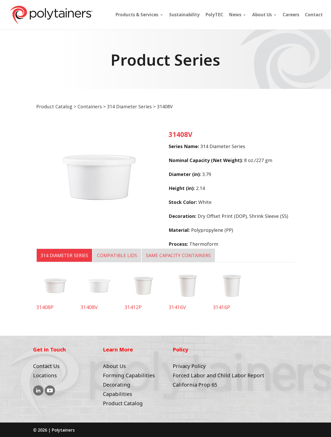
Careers (291, 15)
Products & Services (136, 15)
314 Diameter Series (129, 106)
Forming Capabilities (129, 375)
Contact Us (46, 366)
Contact (314, 15)
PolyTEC (214, 15)
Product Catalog (54, 106)
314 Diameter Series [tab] (64, 255)
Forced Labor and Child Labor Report (218, 375)
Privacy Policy (189, 366)
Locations (45, 375)
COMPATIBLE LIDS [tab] (117, 255)
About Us (262, 15)
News (235, 15)
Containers (90, 106)
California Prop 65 (195, 384)
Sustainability (184, 15)
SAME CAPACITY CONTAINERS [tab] (178, 255)
